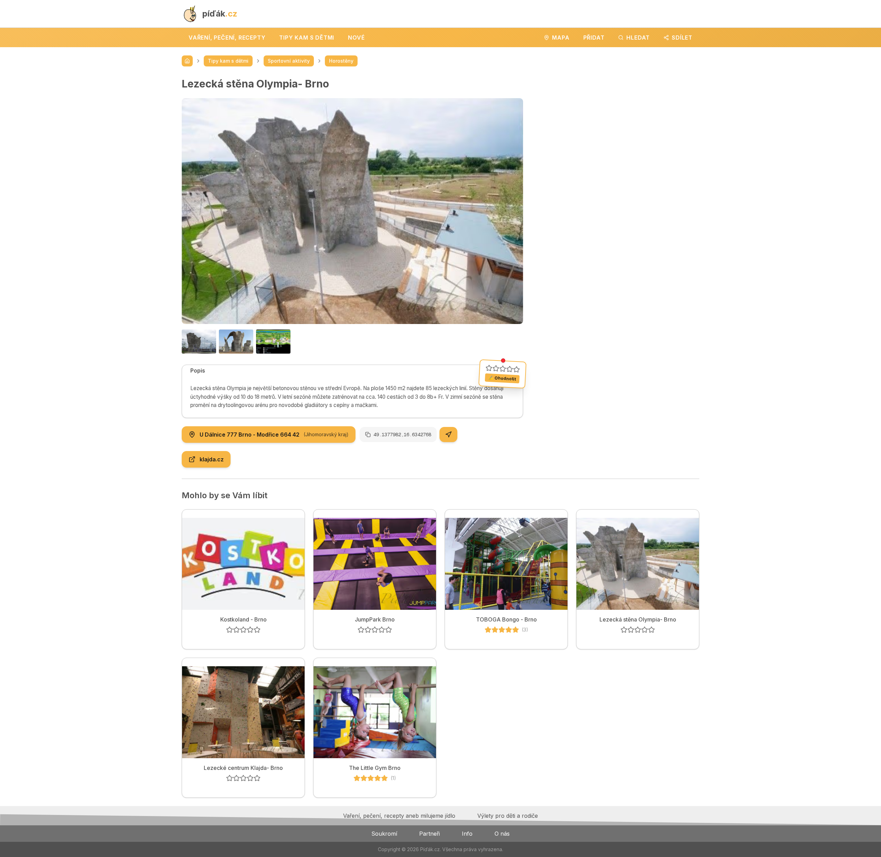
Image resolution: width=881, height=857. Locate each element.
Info (467, 833)
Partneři (429, 833)
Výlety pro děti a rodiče (507, 815)
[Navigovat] (448, 434)
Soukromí (384, 833)
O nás (502, 833)
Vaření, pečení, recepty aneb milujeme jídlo (399, 815)
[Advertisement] (616, 125)
